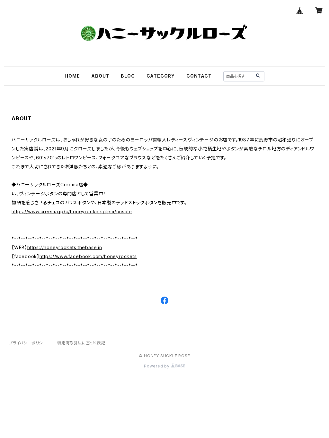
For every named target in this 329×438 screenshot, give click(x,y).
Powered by (157, 366)
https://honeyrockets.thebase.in (64, 247)
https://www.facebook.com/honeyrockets (88, 256)
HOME (72, 76)
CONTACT (199, 76)
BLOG (128, 76)
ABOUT (100, 76)
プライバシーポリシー (28, 343)
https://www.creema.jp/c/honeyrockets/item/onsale (72, 211)
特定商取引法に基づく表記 (81, 343)
